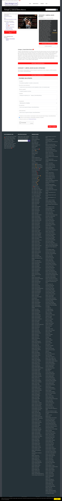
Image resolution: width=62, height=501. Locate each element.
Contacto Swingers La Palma (50, 465)
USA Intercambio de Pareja (50, 427)
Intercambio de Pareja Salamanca (51, 452)
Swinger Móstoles (34, 298)
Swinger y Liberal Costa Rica (50, 175)
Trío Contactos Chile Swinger (36, 193)
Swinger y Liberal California (36, 348)
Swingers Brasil (48, 477)
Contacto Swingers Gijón (35, 419)
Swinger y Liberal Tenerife (36, 244)
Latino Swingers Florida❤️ (36, 149)
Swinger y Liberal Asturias (36, 210)
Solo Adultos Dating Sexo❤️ (36, 168)
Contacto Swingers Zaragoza (50, 470)
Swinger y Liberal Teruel (35, 455)
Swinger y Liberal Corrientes (36, 230)
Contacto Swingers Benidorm (50, 387)
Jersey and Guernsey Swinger (50, 349)
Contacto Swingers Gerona (36, 387)
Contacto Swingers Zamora (36, 363)
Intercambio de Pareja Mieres (50, 220)
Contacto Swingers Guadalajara (36, 381)
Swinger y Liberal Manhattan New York (38, 473)
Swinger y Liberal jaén (35, 271)
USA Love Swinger (48, 338)
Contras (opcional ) (22, 110)
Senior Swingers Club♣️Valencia (37, 192)
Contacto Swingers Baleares (50, 362)
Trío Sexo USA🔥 (34, 182)
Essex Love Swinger (49, 317)
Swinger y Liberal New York (36, 282)
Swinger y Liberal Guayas (49, 395)
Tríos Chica (33, 154)
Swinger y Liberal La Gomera (36, 251)
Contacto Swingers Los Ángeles (36, 402)
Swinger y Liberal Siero (35, 309)
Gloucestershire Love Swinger (50, 314)
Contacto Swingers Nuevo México (37, 436)
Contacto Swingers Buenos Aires (51, 423)
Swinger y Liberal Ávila (35, 334)
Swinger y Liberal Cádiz (35, 203)
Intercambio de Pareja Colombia (50, 433)
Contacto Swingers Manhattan (36, 409)
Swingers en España (35, 136)
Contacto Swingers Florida (36, 437)
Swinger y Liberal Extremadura (36, 388)
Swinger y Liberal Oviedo (35, 263)
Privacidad (38, 496)
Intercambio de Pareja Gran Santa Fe (51, 426)
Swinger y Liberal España (49, 459)
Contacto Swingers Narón (49, 213)
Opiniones (42, 3)
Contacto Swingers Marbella (50, 238)
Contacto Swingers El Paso (36, 443)
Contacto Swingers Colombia (50, 431)
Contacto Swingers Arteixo (50, 376)
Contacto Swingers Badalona (50, 228)
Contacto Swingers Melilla (36, 398)
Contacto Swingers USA (35, 411)
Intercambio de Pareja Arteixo (50, 377)
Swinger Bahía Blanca (13, 8)
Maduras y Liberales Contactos (36, 160)
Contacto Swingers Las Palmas (50, 201)
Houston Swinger (48, 341)
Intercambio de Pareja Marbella (50, 239)
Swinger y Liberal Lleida (35, 207)
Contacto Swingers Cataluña (50, 223)
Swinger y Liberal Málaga (35, 255)
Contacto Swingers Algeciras (50, 480)
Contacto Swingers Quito (49, 401)
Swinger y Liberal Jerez (49, 458)
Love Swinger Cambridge (49, 310)
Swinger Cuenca (48, 416)
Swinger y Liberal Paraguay (36, 317)
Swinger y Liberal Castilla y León (51, 358)
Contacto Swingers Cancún (36, 472)
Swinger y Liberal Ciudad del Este (37, 416)
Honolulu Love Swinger (49, 334)
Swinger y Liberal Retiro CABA (36, 256)
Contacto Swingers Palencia (50, 447)
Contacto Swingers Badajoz (36, 395)
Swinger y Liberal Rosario (36, 224)
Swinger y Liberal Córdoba (36, 223)
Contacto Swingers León (49, 445)
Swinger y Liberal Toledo (35, 383)
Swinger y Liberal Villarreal (36, 310)
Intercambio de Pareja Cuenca (50, 419)
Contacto (10, 496)
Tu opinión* (21, 93)
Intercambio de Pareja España (50, 462)
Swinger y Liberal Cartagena (36, 302)
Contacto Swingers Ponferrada (50, 455)
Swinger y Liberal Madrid (35, 266)
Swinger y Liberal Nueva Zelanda (51, 490)
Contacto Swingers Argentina (50, 420)
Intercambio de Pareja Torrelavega (51, 380)
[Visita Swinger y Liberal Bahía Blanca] (27, 22)
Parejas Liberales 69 (35, 143)
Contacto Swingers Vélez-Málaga (51, 303)
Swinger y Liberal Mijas (35, 295)
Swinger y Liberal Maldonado (36, 289)
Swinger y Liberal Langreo (36, 320)
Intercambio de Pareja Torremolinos (51, 264)
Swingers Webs (35, 3)
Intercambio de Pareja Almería (50, 270)
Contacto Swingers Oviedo (36, 370)
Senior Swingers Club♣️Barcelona (37, 189)
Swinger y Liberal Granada (50, 295)
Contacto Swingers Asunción (36, 415)
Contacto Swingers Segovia (36, 353)
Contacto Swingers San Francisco (37, 408)
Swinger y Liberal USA (35, 284)
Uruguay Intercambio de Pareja (50, 250)
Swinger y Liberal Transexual (36, 252)
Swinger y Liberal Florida (35, 466)
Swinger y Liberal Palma (49, 259)
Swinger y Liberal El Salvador (50, 469)
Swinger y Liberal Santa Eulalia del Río (38, 324)
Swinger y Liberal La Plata (36, 231)
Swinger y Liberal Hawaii (49, 472)
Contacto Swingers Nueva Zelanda (51, 491)
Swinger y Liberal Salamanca (36, 341)
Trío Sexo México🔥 (35, 178)
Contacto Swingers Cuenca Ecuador (51, 417)
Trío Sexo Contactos (35, 185)
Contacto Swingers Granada (50, 292)
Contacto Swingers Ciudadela (50, 391)
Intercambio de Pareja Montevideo (51, 253)
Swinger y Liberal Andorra (49, 476)
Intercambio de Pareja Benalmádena (51, 299)
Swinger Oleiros (48, 370)
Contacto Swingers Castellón (36, 369)
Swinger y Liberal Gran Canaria (36, 245)
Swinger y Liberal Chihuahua (36, 281)
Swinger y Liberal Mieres (49, 217)
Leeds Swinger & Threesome (50, 356)
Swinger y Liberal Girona (35, 209)
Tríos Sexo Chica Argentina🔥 (36, 175)
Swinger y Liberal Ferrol (35, 458)
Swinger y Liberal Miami (35, 439)
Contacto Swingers (34, 339)
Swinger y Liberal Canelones (36, 292)
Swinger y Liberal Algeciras (50, 479)
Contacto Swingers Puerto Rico (50, 165)
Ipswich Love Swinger (49, 342)
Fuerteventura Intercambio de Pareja (51, 145)
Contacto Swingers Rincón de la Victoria (52, 280)
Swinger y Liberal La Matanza (36, 235)
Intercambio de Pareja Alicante (50, 384)
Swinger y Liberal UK (49, 487)
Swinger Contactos (34, 146)
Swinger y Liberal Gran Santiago (37, 237)
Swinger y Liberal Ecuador (50, 153)
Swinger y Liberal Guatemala (36, 316)
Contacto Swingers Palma (49, 260)
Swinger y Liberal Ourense (36, 331)
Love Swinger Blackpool (49, 309)
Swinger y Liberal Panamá (50, 172)
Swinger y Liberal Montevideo (36, 291)
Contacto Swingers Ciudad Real (36, 376)
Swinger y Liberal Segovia (36, 352)
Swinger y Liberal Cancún (36, 470)
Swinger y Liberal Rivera (35, 313)
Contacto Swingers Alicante (50, 383)
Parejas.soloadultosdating (36, 139)
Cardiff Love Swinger (49, 313)
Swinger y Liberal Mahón (35, 321)
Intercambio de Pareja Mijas (50, 302)
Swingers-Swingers (35, 153)
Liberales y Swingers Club (36, 157)
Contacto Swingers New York (36, 346)
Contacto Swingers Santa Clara (36, 429)
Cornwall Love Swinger (49, 321)
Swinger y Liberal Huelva (35, 199)
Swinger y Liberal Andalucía (50, 231)
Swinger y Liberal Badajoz (36, 394)
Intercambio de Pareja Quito (50, 402)
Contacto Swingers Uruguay (50, 249)
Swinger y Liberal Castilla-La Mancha (37, 367)
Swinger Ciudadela (48, 390)
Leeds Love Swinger (49, 355)
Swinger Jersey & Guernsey (50, 348)
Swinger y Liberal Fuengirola (36, 217)
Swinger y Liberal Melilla (35, 397)
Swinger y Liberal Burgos (35, 335)
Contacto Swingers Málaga (50, 235)
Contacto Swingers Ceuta (36, 401)
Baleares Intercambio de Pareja (50, 144)
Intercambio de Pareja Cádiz (50, 288)
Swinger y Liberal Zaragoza (36, 305)
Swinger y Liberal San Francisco (37, 404)
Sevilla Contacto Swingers (49, 241)
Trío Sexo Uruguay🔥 (35, 181)
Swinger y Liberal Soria (35, 356)
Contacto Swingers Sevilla (49, 296)
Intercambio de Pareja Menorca (50, 149)
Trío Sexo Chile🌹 (34, 171)
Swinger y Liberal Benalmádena (36, 214)
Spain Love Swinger (49, 394)
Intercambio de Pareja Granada (50, 293)
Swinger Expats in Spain (49, 328)
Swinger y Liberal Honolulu (50, 473)
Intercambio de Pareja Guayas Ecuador (52, 398)
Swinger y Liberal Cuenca (36, 377)
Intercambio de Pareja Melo (50, 257)
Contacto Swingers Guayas (50, 397)
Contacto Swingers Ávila (49, 441)
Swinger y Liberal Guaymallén (36, 234)
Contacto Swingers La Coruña (36, 447)
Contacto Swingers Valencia (36, 355)
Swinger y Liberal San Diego (36, 412)
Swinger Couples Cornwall (50, 323)
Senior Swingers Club (35, 142)
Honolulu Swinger (48, 335)
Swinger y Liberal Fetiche (35, 241)
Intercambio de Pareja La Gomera (51, 451)
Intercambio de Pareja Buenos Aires (51, 424)
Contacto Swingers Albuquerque (37, 462)
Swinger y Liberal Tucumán (36, 227)
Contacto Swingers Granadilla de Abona (52, 466)
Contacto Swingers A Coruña (50, 206)
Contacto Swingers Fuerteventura (51, 448)
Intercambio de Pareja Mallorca (50, 363)
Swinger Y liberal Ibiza (35, 213)
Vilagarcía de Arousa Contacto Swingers (52, 245)
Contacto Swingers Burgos (50, 444)
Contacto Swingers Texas (35, 469)
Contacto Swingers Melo (49, 256)
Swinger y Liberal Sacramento (36, 405)
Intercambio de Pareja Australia (50, 486)
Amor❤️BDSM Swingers (35, 186)
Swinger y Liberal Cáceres (36, 391)
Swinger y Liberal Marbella (36, 196)
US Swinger (47, 337)
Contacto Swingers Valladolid (36, 360)
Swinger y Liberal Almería (36, 202)
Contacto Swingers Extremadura (37, 390)
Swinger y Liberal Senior (35, 299)
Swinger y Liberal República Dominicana (52, 180)
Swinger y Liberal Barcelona (36, 260)
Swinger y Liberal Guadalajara (36, 380)
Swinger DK (47, 351)
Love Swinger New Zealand (50, 493)
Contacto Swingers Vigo (35, 345)
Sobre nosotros (24, 496)
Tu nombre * (21, 81)
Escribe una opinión (9, 29)
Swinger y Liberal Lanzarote (36, 242)
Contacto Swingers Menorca (50, 365)
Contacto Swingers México (36, 444)
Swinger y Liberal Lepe (49, 404)
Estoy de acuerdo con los (28, 119)
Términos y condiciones (51, 496)
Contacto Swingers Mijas (49, 300)
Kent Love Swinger (48, 352)
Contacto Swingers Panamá (50, 173)
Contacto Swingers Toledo (36, 384)
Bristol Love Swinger (49, 320)
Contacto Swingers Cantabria (36, 430)
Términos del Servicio (32, 119)
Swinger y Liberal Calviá (49, 152)
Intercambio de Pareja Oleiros (50, 373)
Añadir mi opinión (52, 126)
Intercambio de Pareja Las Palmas (51, 202)
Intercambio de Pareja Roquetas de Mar (52, 274)
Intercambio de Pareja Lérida (50, 437)
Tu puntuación (21, 101)
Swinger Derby (48, 327)
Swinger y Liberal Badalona (50, 227)
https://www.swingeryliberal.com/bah (10, 19)
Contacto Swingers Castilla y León (51, 359)
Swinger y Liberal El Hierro (36, 249)
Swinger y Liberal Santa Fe (36, 221)
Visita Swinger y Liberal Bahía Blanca (10, 32)
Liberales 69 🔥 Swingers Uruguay (37, 167)
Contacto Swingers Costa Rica (50, 176)
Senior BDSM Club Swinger (36, 188)
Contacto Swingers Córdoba (50, 289)
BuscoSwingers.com (11, 3)
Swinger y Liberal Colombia (50, 434)
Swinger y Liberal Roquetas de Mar (51, 271)
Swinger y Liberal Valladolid (36, 359)
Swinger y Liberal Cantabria (36, 432)
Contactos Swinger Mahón (50, 366)
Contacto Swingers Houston (36, 465)
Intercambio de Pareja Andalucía (51, 234)
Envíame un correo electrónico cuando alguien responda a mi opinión (32, 117)
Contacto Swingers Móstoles (36, 425)
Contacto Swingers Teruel (36, 456)
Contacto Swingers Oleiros (50, 372)
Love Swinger (48, 306)
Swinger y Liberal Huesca (36, 327)
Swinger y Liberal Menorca (36, 270)
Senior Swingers (34, 140)
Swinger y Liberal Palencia (36, 338)
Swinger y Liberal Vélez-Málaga (36, 296)
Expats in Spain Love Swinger (50, 330)
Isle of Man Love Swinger (49, 345)
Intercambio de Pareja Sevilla (50, 242)
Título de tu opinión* (22, 89)
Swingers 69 (34, 147)
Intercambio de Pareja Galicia (50, 210)
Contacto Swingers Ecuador (50, 155)
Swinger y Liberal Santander (36, 433)
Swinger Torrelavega (49, 430)
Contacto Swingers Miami (36, 440)
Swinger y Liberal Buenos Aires (36, 220)
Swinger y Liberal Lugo (35, 328)
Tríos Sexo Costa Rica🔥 (35, 179)
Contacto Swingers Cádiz (49, 286)
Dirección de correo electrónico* (24, 85)
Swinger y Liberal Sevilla (35, 200)
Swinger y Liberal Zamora (36, 362)
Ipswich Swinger (48, 344)
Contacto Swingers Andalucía (50, 232)
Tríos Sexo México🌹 (35, 174)
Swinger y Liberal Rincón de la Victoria (51, 278)
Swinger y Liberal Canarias (36, 248)
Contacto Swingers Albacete (36, 366)
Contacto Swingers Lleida (49, 438)
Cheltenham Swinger (49, 316)
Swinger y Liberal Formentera (36, 267)
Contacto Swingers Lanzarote (36, 373)
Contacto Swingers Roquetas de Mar (51, 273)
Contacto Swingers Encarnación (37, 422)
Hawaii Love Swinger (49, 331)
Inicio (30, 3)
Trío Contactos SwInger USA (36, 195)
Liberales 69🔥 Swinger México (36, 164)
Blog (46, 3)
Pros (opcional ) (21, 105)
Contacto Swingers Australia (50, 484)
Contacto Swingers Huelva (50, 266)
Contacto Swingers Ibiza (35, 426)
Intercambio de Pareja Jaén (50, 285)
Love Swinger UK (48, 307)
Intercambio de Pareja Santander (51, 277)
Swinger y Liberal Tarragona (36, 206)
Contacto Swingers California (36, 349)
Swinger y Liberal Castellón (36, 277)
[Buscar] (57, 10)
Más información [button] (7, 499)
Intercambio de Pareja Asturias (50, 216)
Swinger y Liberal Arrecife (36, 303)
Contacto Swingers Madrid (36, 423)
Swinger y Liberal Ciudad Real (36, 374)
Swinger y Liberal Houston (36, 463)
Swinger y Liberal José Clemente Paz (37, 288)
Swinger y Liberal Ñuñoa (35, 238)
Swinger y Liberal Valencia (36, 273)
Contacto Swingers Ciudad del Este (37, 418)
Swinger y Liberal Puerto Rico (50, 164)
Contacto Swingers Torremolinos (50, 263)
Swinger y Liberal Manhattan (36, 314)
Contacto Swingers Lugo (49, 483)
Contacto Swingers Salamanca (36, 342)
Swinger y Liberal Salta (35, 228)
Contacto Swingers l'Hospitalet (50, 440)
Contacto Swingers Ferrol (36, 459)
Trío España (33, 161)
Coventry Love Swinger (49, 324)
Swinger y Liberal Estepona (36, 216)
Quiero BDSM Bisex (49, 369)
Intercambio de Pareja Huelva (50, 267)
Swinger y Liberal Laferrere (36, 285)
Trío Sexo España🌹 (35, 172)
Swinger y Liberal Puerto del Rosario (37, 278)
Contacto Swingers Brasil (49, 188)
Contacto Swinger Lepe (49, 405)
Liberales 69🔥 (34, 150)
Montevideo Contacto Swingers (50, 252)
